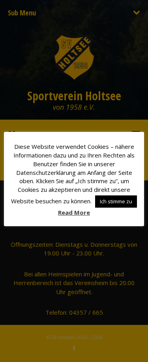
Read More (74, 212)
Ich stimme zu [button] (116, 201)
